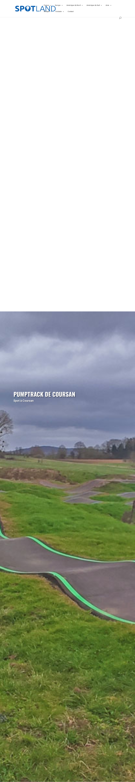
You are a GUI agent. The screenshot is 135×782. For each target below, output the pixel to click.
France (46, 5)
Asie (107, 5)
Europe (58, 5)
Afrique (46, 11)
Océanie (58, 11)
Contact (71, 11)
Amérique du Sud (93, 5)
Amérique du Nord (73, 5)
